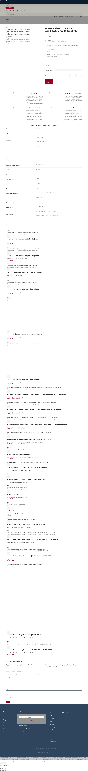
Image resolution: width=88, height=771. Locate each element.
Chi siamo (6, 732)
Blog (4, 720)
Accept (2, 763)
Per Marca (65, 712)
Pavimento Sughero (52, 728)
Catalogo (5, 726)
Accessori (52, 737)
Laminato (52, 718)
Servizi (5, 729)
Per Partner (53, 712)
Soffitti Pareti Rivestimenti (53, 740)
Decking (52, 724)
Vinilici (51, 721)
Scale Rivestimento (53, 733)
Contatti (5, 723)
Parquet (52, 715)
